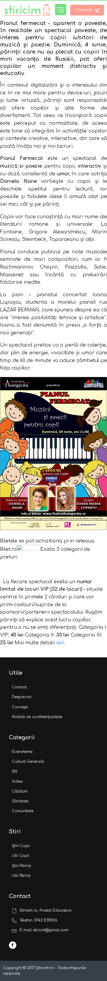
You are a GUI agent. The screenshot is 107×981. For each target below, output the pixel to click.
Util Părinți (21, 876)
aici (60, 642)
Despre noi (22, 697)
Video (17, 781)
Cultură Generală (28, 761)
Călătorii (20, 791)
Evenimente (22, 752)
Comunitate (22, 811)
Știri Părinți (21, 866)
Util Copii (20, 856)
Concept (20, 707)
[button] (87, 10)
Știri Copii (21, 846)
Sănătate (20, 801)
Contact (19, 687)
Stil (15, 771)
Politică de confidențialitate (37, 717)
